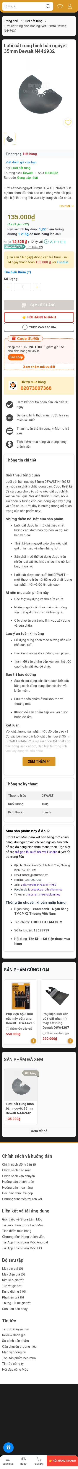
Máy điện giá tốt (13, 1274)
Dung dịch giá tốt (14, 1292)
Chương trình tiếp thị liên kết (22, 1199)
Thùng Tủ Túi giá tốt (16, 1303)
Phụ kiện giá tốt (13, 1297)
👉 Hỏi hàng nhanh (39, 317)
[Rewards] (8, 1447)
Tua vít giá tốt (11, 1286)
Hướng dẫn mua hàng (17, 1188)
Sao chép (16, 357)
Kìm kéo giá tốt (13, 1280)
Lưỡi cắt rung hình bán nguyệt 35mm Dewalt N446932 (20, 1108)
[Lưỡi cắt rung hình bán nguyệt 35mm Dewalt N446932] (21, 1086)
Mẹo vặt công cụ (14, 1352)
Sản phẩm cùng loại (26, 969)
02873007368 (36, 388)
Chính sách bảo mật (16, 1170)
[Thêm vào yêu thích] (68, 122)
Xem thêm (37, 761)
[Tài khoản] (70, 6)
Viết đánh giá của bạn (21, 162)
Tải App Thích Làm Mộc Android (25, 1242)
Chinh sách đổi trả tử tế (19, 1165)
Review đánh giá (13, 1335)
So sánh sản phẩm (15, 1341)
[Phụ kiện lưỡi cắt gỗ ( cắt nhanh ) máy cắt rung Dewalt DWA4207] (57, 996)
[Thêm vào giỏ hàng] (33, 1040)
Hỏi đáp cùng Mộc (15, 1370)
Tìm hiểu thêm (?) (17, 272)
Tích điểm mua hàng (16, 1231)
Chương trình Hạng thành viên (23, 1237)
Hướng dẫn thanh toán (18, 1182)
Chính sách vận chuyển (18, 1176)
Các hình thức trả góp (17, 1193)
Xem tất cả (39, 1131)
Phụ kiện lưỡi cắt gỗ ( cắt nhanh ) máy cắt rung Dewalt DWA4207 (56, 1021)
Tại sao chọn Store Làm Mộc (23, 1225)
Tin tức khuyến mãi (15, 1329)
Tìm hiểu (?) (34, 247)
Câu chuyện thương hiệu (19, 1347)
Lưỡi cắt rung (33, 21)
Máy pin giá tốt (12, 1269)
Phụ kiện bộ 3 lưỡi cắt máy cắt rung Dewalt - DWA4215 (20, 1018)
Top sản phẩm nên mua (19, 1358)
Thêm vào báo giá (42, 327)
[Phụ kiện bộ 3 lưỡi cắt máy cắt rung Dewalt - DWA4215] (21, 996)
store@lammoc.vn (35, 875)
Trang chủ (11, 21)
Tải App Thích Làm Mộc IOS (22, 1248)
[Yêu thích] (60, 6)
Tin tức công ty (13, 1364)
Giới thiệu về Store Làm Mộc (22, 1219)
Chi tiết (65, 206)
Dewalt (28, 173)
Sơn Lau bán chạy (15, 1309)
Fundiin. (63, 262)
